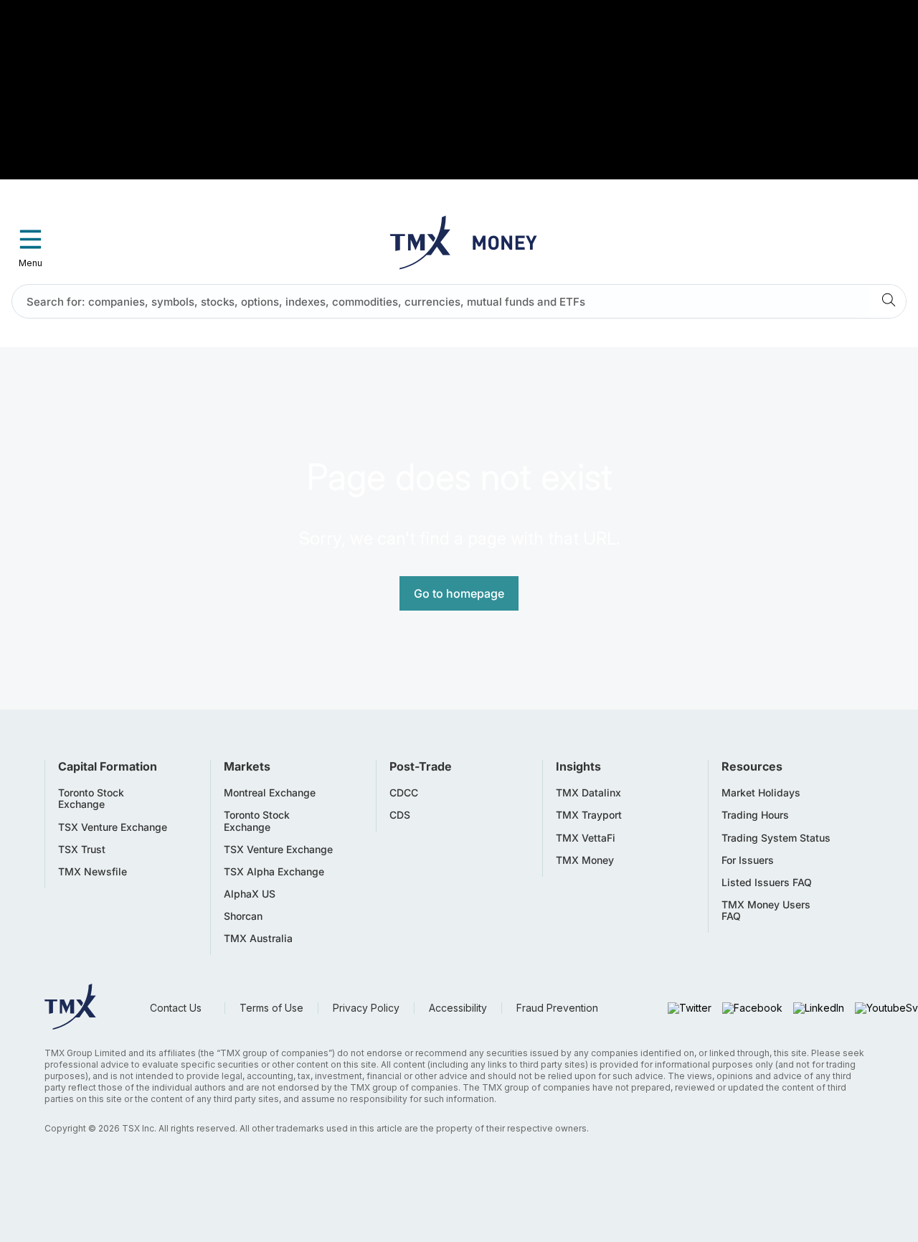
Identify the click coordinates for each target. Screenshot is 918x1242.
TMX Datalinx (588, 793)
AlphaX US (249, 894)
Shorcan (243, 916)
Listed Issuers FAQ (766, 882)
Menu (30, 263)
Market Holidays (760, 793)
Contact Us (176, 1008)
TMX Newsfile (92, 872)
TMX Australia (258, 938)
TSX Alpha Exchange (274, 872)
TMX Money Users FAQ (765, 910)
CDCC (403, 793)
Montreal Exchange (270, 793)
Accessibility (458, 1008)
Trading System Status (776, 838)
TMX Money (585, 860)
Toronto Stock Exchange (91, 798)
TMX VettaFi (585, 838)
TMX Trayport (589, 815)
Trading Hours (755, 815)
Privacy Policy (366, 1008)
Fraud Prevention (557, 1008)
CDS (399, 815)
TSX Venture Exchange (112, 827)
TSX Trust (81, 849)
